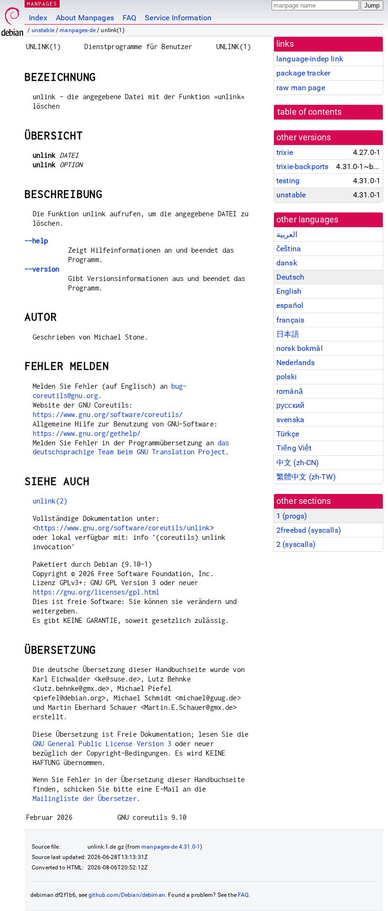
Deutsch (290, 276)
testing (288, 180)
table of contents (309, 112)
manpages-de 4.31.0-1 (170, 846)
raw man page (300, 87)
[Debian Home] (12, 19)
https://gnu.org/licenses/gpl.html (96, 592)
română (289, 391)
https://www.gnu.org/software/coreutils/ (108, 414)
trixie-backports (302, 166)
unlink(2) (50, 501)
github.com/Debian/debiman (126, 895)
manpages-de (78, 30)
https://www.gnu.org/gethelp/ (87, 433)
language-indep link (309, 58)
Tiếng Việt (294, 447)
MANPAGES (42, 3)
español (289, 305)
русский (290, 405)
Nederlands (295, 362)
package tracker (303, 72)
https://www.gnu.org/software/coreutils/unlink (123, 528)
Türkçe (287, 433)
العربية (286, 234)
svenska (290, 419)
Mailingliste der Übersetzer (85, 798)
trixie (284, 152)
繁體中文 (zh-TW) (306, 476)
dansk (286, 262)
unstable (43, 30)
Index (38, 17)
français (290, 319)
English (288, 291)
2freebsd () (308, 530)
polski (286, 376)
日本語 (287, 334)
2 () (296, 544)
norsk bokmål (299, 348)
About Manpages (85, 17)
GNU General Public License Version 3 (102, 744)
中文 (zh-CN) (297, 462)
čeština (288, 248)
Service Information (178, 17)
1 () (291, 515)
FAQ (129, 17)
